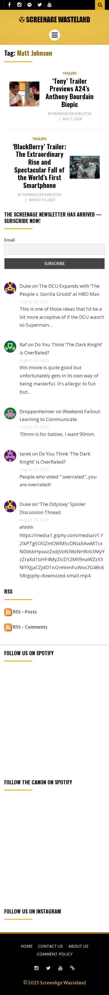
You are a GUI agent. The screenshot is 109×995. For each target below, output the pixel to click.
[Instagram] (19, 5)
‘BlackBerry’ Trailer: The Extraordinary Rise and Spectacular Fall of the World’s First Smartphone (39, 166)
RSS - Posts (24, 612)
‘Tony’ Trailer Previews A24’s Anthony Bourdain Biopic (70, 92)
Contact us (50, 946)
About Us (78, 946)
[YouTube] (49, 5)
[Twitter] (39, 5)
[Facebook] (9, 5)
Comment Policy (54, 954)
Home (26, 946)
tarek (25, 453)
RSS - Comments (30, 627)
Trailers (69, 73)
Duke (25, 286)
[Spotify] (29, 5)
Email (9, 240)
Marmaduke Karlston (72, 113)
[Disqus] (72, 968)
